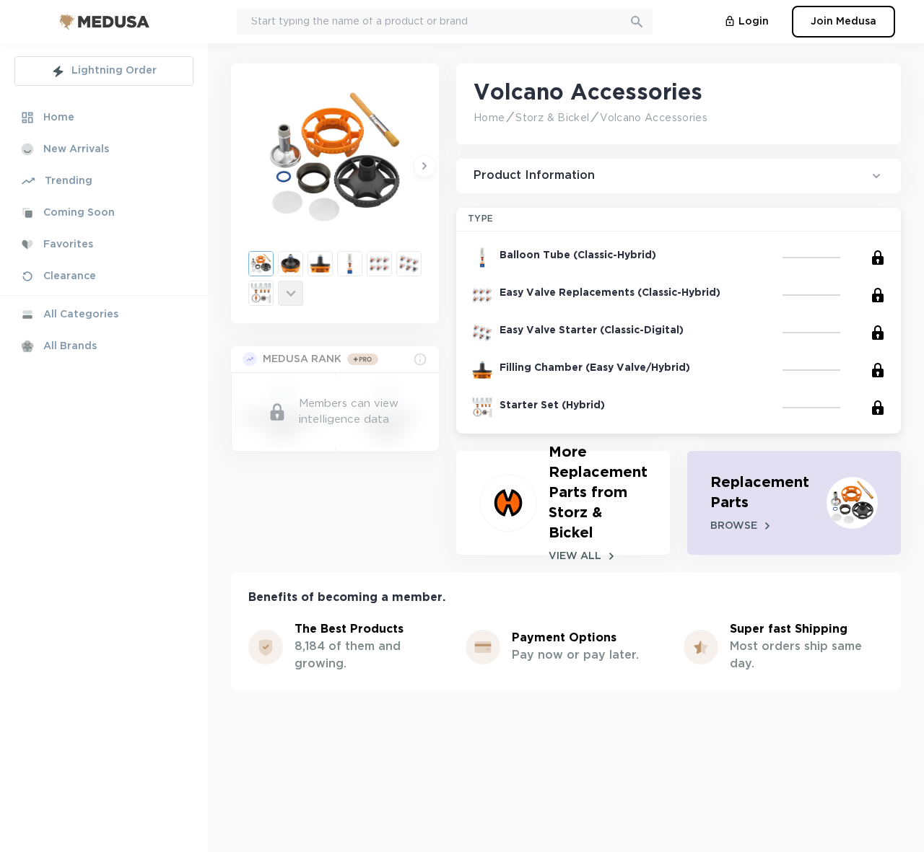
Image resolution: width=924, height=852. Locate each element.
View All (575, 556)
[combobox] (445, 22)
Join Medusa (843, 21)
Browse (733, 526)
